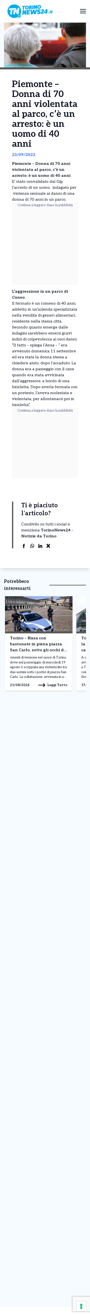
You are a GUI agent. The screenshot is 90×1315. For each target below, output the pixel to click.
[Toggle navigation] (83, 11)
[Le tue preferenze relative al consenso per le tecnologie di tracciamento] (81, 1306)
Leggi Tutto (57, 685)
